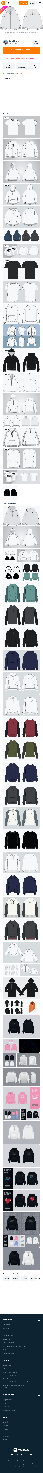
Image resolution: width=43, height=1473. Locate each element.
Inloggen (32, 3)
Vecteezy (6, 1440)
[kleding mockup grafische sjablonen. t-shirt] (21, 488)
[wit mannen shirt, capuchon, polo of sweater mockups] (11, 1015)
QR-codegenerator (9, 1465)
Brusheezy (6, 1437)
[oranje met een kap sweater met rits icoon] (10, 1080)
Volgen (36, 43)
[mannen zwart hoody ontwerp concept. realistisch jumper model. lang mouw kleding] (21, 1278)
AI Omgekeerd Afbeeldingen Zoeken (15, 1458)
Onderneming (8, 1447)
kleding (15, 1391)
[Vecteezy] (3, 3)
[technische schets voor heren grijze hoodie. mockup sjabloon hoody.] (12, 432)
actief (7, 1391)
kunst (25, 1391)
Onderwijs (6, 1451)
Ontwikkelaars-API (9, 1455)
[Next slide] (35, 1390)
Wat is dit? (21, 73)
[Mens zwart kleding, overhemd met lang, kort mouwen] (13, 1064)
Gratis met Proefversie (21, 50)
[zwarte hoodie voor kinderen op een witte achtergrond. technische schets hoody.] (10, 504)
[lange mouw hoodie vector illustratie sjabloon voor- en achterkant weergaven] (21, 727)
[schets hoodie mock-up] (21, 335)
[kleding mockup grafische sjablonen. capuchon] (21, 250)
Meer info (8, 77)
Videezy (5, 1444)
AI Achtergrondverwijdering (12, 1462)
